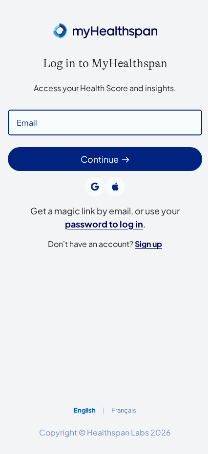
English (85, 410)
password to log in (104, 223)
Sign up (148, 244)
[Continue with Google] (95, 186)
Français (123, 410)
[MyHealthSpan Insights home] (105, 32)
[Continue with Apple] (115, 186)
